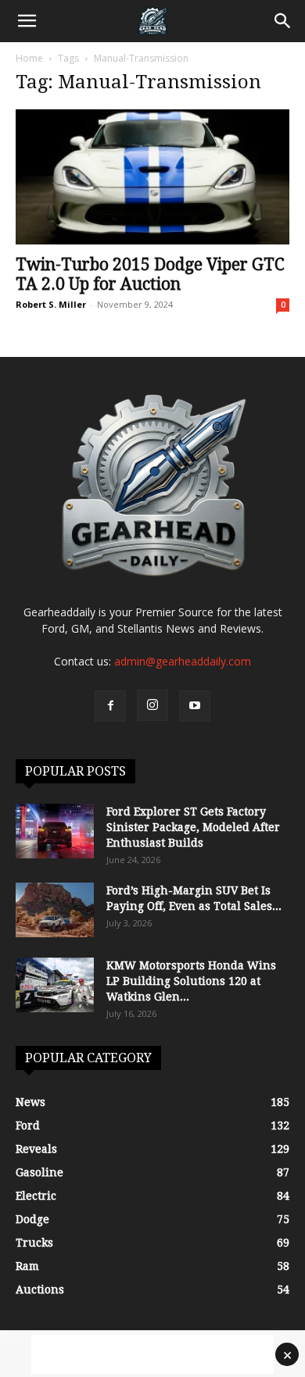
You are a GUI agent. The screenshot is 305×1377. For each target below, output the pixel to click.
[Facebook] (110, 706)
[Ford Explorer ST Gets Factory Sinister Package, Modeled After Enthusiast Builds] (55, 831)
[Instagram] (152, 705)
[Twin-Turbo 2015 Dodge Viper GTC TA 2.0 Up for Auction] (152, 176)
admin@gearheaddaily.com (182, 661)
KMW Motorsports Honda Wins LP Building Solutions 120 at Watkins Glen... (191, 981)
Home (29, 58)
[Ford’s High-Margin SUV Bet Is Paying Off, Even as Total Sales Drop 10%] (55, 910)
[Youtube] (194, 706)
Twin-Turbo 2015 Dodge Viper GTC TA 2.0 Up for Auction (150, 274)
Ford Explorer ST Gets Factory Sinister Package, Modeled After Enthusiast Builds (193, 827)
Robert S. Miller (51, 304)
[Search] (283, 21)
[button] (27, 21)
